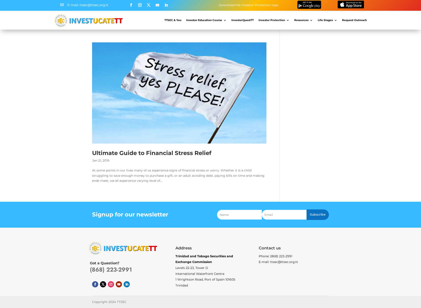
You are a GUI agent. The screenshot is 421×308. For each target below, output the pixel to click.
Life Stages (325, 20)
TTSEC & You (172, 20)
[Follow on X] (148, 5)
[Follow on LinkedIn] (166, 5)
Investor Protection (272, 20)
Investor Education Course (204, 20)
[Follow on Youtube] (157, 5)
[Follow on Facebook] (131, 5)
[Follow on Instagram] (139, 5)
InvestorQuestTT (242, 20)
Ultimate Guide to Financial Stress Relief (151, 153)
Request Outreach (354, 20)
